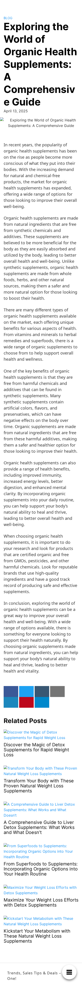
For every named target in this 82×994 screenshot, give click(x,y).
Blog (8, 18)
